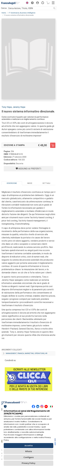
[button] (26, 3)
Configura (28, 457)
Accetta (29, 445)
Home (4, 13)
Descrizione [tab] (12, 183)
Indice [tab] (29, 183)
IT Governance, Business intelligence (22, 13)
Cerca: (4, 8)
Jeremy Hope (19, 107)
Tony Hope (7, 107)
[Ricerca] (54, 8)
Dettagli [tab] (46, 183)
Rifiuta (28, 451)
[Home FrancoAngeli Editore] (10, 3)
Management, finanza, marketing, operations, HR (26, 353)
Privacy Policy (28, 463)
